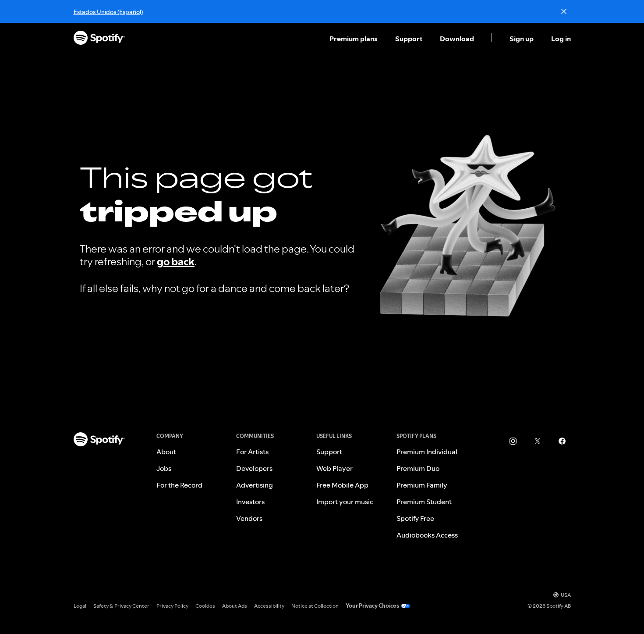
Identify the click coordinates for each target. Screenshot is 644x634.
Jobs (163, 468)
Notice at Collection (315, 605)
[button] (354, 38)
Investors (250, 501)
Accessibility (269, 605)
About (166, 451)
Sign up (522, 38)
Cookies (205, 605)
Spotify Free (415, 518)
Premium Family (421, 485)
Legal (80, 605)
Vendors (249, 518)
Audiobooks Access (427, 535)
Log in (561, 38)
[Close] (564, 11)
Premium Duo (417, 468)
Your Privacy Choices (372, 605)
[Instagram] (513, 441)
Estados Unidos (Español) (108, 11)
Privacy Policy (172, 605)
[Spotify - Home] (99, 39)
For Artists (252, 451)
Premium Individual (426, 451)
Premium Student (424, 501)
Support (408, 38)
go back (176, 261)
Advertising (254, 485)
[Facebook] (562, 441)
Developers (254, 468)
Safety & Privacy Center (121, 605)
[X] (537, 441)
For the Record (179, 485)
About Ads (234, 605)
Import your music (344, 501)
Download (457, 38)
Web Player (334, 468)
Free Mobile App (342, 485)
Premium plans (353, 38)
